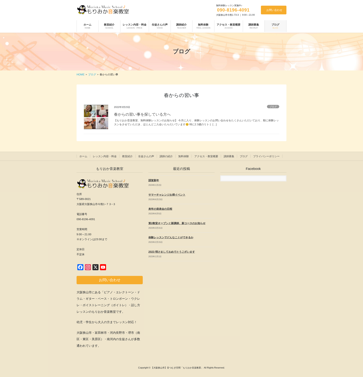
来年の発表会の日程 (160, 208)
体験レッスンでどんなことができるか (170, 237)
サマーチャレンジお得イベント (166, 194)
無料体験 (183, 156)
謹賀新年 (153, 180)
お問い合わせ (274, 10)
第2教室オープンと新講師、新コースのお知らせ (177, 223)
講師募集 (229, 156)
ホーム (83, 156)
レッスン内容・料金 (105, 156)
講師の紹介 (166, 156)
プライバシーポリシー (266, 156)
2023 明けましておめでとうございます (171, 251)
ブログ (273, 106)
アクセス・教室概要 (206, 156)
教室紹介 (127, 156)
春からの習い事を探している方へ (142, 114)
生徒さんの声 (146, 156)
